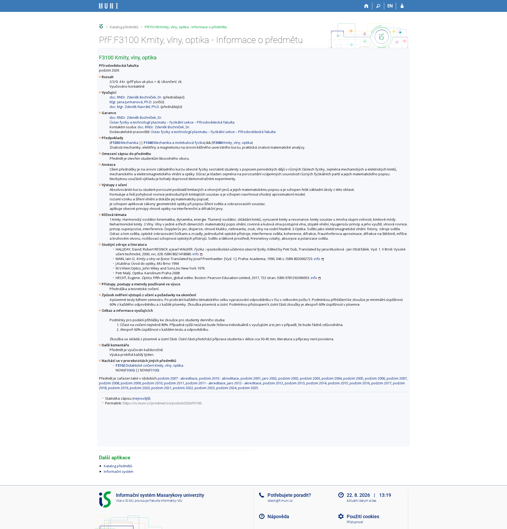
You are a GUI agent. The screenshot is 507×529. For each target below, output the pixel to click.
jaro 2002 (269, 378)
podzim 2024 (226, 387)
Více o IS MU (124, 501)
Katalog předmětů (124, 27)
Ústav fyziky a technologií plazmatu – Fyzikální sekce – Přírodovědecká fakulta (172, 122)
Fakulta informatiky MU (165, 501)
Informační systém (118, 471)
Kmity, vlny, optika (232, 142)
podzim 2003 (310, 378)
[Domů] (366, 6)
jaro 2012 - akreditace (244, 383)
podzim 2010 (152, 383)
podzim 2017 (381, 383)
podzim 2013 (295, 383)
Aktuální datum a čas (361, 501)
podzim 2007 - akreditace (178, 378)
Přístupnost (355, 522)
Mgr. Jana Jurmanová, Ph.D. (131, 102)
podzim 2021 (161, 387)
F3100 (153, 370)
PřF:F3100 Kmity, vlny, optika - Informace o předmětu (186, 27)
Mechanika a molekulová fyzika (174, 142)
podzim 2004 (332, 378)
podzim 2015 (338, 383)
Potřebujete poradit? (289, 495)
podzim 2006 (375, 378)
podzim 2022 (183, 387)
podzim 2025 (248, 387)
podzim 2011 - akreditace (206, 383)
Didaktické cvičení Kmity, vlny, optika (149, 365)
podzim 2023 (205, 387)
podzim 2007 (397, 378)
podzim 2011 (174, 383)
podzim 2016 (360, 383)
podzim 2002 (288, 378)
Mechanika (124, 142)
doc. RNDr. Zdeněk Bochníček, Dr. (136, 97)
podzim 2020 (140, 387)
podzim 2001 (251, 378)
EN (390, 6)
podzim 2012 (273, 383)
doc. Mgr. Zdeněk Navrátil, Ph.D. (135, 106)
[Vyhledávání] (378, 6)
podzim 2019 (118, 387)
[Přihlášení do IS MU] (402, 6)
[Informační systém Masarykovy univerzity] (108, 6)
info (196, 254)
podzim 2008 (109, 383)
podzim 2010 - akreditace (219, 378)
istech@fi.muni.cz (280, 501)
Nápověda (278, 516)
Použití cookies (363, 516)
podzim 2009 (131, 383)
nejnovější (141, 398)
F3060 (129, 370)
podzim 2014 (316, 383)
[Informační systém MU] (101, 26)
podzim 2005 (353, 378)
